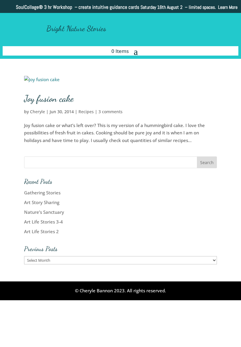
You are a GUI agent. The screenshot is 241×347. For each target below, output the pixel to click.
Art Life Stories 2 (41, 231)
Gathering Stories (42, 193)
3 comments (110, 111)
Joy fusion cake (48, 98)
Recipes (86, 111)
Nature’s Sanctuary (44, 212)
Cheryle (37, 111)
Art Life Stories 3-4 (43, 222)
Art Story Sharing (41, 202)
